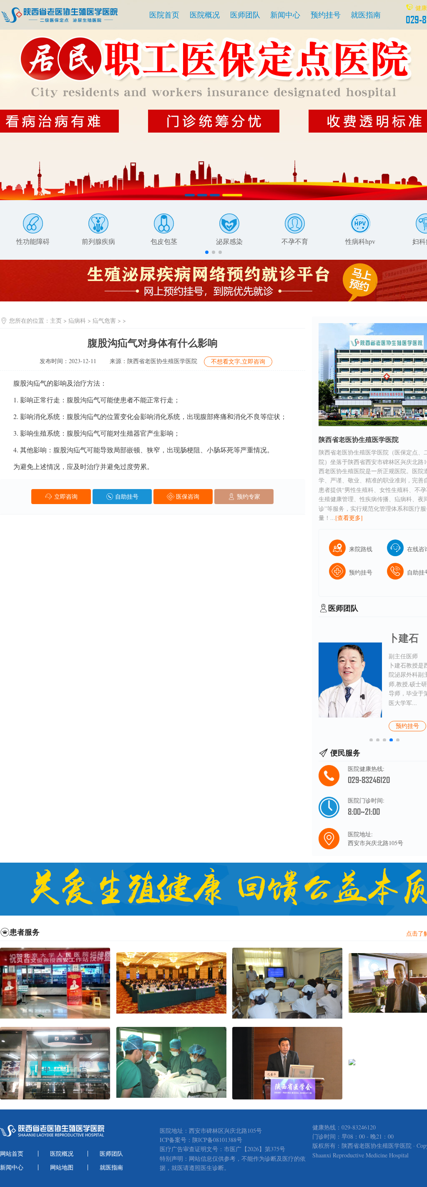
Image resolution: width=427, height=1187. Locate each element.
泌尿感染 (229, 241)
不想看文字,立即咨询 (238, 361)
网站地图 (61, 1167)
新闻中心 (285, 15)
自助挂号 (125, 496)
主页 (56, 320)
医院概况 (205, 15)
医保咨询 (186, 496)
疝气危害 (104, 320)
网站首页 (11, 1154)
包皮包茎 (164, 241)
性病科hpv (360, 241)
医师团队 (245, 15)
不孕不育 (294, 241)
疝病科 (77, 320)
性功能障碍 (33, 241)
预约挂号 (326, 15)
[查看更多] (349, 518)
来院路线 (360, 549)
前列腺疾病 (98, 241)
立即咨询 (65, 496)
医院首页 (164, 15)
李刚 (399, 637)
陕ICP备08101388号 (217, 1140)
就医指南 (366, 15)
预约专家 (247, 496)
